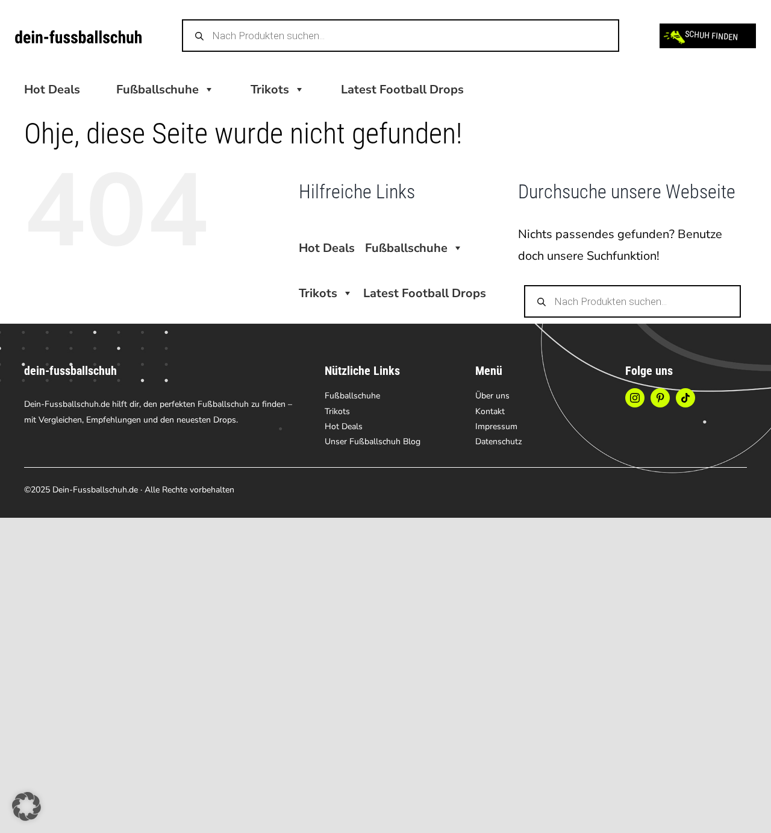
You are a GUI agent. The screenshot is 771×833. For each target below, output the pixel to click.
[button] (26, 806)
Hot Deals (52, 89)
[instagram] (635, 397)
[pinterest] (660, 397)
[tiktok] (685, 397)
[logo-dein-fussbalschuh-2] (78, 36)
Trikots (270, 89)
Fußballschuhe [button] (157, 89)
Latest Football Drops (402, 89)
